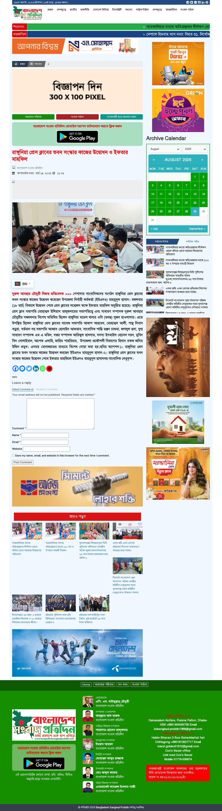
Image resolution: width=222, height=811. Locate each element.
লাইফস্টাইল (142, 9)
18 (161, 202)
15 (195, 194)
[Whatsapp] (43, 368)
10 (152, 194)
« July (154, 228)
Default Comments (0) (23, 389)
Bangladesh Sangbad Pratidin (112, 807)
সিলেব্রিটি (117, 9)
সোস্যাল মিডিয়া (101, 9)
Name (16, 435)
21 (186, 202)
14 (186, 194)
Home (86, 684)
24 (152, 211)
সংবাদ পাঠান (187, 9)
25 (161, 211)
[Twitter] (29, 368)
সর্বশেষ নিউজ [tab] (161, 241)
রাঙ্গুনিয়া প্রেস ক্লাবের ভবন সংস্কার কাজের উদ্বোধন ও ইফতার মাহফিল (70, 155)
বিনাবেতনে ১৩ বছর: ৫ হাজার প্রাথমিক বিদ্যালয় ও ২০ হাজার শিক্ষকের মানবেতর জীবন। (26, 618)
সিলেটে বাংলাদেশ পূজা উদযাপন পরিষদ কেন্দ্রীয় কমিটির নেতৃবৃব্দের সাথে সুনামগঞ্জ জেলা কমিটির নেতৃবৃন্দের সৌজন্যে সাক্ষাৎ (126, 585)
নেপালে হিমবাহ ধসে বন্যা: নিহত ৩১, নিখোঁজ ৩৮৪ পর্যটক (175, 34)
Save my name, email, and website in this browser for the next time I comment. (62, 455)
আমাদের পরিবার (33, 116)
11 (161, 194)
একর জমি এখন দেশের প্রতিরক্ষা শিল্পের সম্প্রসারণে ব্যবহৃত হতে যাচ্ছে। (126, 546)
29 (195, 211)
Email (16, 442)
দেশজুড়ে (61, 9)
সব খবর (123, 684)
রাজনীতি (84, 9)
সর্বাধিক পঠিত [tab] (192, 241)
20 (178, 202)
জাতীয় (73, 9)
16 (203, 194)
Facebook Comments (46, 389)
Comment (19, 428)
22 (195, 202)
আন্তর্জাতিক (171, 9)
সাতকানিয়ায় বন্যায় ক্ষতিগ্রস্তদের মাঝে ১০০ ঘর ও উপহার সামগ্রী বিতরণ (60, 546)
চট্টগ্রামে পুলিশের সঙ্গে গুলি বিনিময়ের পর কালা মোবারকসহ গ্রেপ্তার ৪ (61, 618)
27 (178, 211)
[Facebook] (15, 368)
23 (203, 202)
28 (186, 211)
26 (169, 211)
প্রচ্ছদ (50, 9)
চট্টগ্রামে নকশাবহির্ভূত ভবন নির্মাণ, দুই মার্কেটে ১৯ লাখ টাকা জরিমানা (92, 618)
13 (178, 194)
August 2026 (178, 159)
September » (197, 228)
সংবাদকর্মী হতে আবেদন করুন (121, 116)
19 (169, 202)
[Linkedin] (36, 368)
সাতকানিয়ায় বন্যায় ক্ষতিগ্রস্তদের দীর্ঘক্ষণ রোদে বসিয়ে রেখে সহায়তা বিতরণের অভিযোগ (186, 251)
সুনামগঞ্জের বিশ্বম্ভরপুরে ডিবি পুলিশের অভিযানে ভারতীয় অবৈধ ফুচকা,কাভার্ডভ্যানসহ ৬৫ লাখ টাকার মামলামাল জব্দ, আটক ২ (94, 550)
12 (169, 194)
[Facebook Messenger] (22, 368)
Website (17, 448)
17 (152, 202)
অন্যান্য (128, 9)
